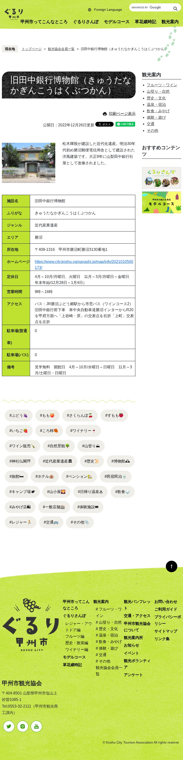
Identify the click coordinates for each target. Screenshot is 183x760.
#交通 (51, 522)
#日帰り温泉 (90, 492)
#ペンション (79, 476)
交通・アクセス (137, 616)
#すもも (112, 415)
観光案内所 (133, 638)
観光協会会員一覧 (61, 49)
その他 (152, 130)
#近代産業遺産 (57, 461)
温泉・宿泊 (156, 105)
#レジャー (21, 522)
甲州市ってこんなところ (44, 21)
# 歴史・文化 (107, 629)
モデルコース (117, 21)
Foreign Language (108, 9)
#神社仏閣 (20, 461)
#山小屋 (56, 492)
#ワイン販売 (23, 446)
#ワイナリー (83, 431)
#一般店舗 (54, 507)
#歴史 (92, 461)
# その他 (103, 661)
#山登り (91, 446)
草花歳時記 (145, 21)
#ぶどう (19, 415)
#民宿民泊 (116, 476)
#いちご (19, 431)
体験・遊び (156, 117)
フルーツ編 (74, 636)
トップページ (32, 49)
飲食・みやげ (158, 111)
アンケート (133, 675)
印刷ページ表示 (122, 114)
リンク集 (162, 639)
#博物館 (121, 461)
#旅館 (16, 476)
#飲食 (122, 492)
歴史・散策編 (76, 643)
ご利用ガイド (165, 609)
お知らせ (131, 645)
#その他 (80, 522)
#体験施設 (88, 507)
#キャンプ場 (22, 492)
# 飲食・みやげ (109, 642)
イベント (131, 653)
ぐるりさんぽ (86, 21)
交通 (150, 124)
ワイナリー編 (76, 649)
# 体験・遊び (107, 648)
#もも (47, 415)
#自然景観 (59, 446)
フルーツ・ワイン (162, 85)
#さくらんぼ (80, 415)
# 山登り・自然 (109, 622)
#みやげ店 (20, 507)
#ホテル (45, 476)
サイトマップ (165, 631)
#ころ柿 (47, 431)
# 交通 (101, 655)
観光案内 (101, 602)
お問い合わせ (165, 602)
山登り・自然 (158, 91)
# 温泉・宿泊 (107, 635)
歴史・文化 (156, 98)
